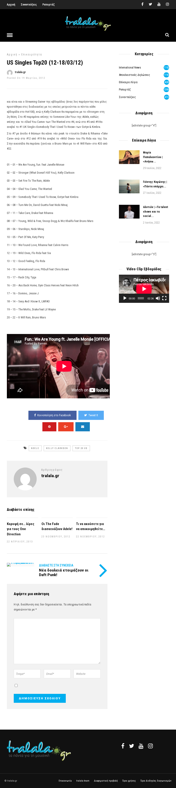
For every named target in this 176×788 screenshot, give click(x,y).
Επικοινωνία (65, 780)
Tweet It (93, 415)
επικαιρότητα (31, 54)
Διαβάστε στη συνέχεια (56, 565)
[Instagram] (167, 4)
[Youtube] (159, 4)
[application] (144, 289)
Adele (35, 448)
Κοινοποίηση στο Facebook (54, 415)
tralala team (82, 780)
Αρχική (11, 4)
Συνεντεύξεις (29, 4)
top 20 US (81, 448)
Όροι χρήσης (129, 780)
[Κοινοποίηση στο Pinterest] (49, 426)
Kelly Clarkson (57, 448)
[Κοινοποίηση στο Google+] (66, 426)
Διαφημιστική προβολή (106, 780)
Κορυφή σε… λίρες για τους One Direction (20, 529)
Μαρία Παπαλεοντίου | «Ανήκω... (153, 157)
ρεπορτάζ (125, 89)
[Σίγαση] (158, 298)
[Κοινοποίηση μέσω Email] (82, 426)
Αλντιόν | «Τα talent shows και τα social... (155, 211)
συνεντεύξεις (127, 97)
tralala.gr (20, 72)
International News (130, 67)
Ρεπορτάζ (48, 4)
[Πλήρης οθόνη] (164, 298)
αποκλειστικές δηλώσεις (134, 75)
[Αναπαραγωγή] (125, 298)
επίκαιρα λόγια (128, 82)
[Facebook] (122, 746)
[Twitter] (131, 746)
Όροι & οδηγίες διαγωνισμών (155, 780)
